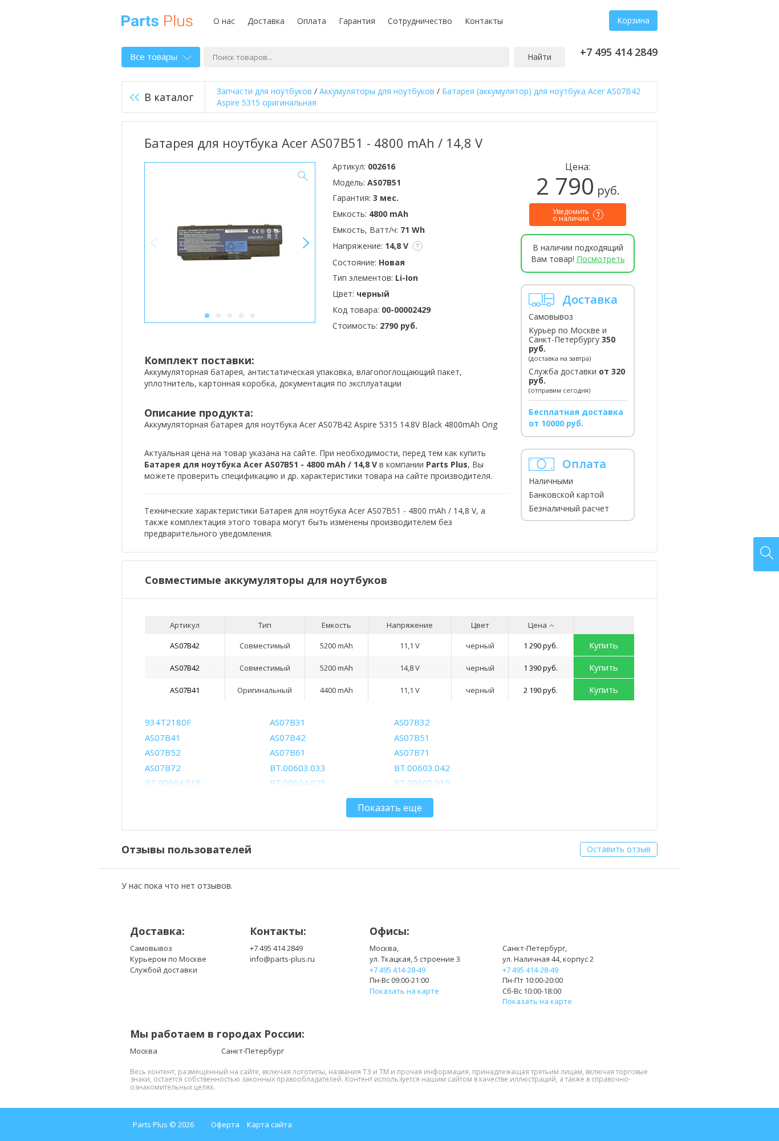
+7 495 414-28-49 (397, 970)
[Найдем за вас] (766, 554)
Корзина (633, 20)
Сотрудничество (420, 20)
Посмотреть (601, 258)
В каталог (168, 97)
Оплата (311, 20)
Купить (603, 645)
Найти (539, 56)
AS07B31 (288, 722)
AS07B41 (185, 690)
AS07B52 (163, 752)
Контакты (484, 20)
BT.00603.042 (422, 767)
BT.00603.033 (298, 767)
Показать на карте (404, 991)
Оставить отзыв (619, 849)
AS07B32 (412, 722)
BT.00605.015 (422, 782)
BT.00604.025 (298, 782)
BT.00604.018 (173, 782)
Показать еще (390, 807)
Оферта (225, 1124)
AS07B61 (288, 752)
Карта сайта (269, 1124)
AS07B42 (185, 645)
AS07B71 (412, 752)
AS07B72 (163, 767)
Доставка (266, 20)
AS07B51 (412, 737)
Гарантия (357, 20)
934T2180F (168, 722)
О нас (224, 20)
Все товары (153, 56)
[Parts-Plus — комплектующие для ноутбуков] (157, 19)
